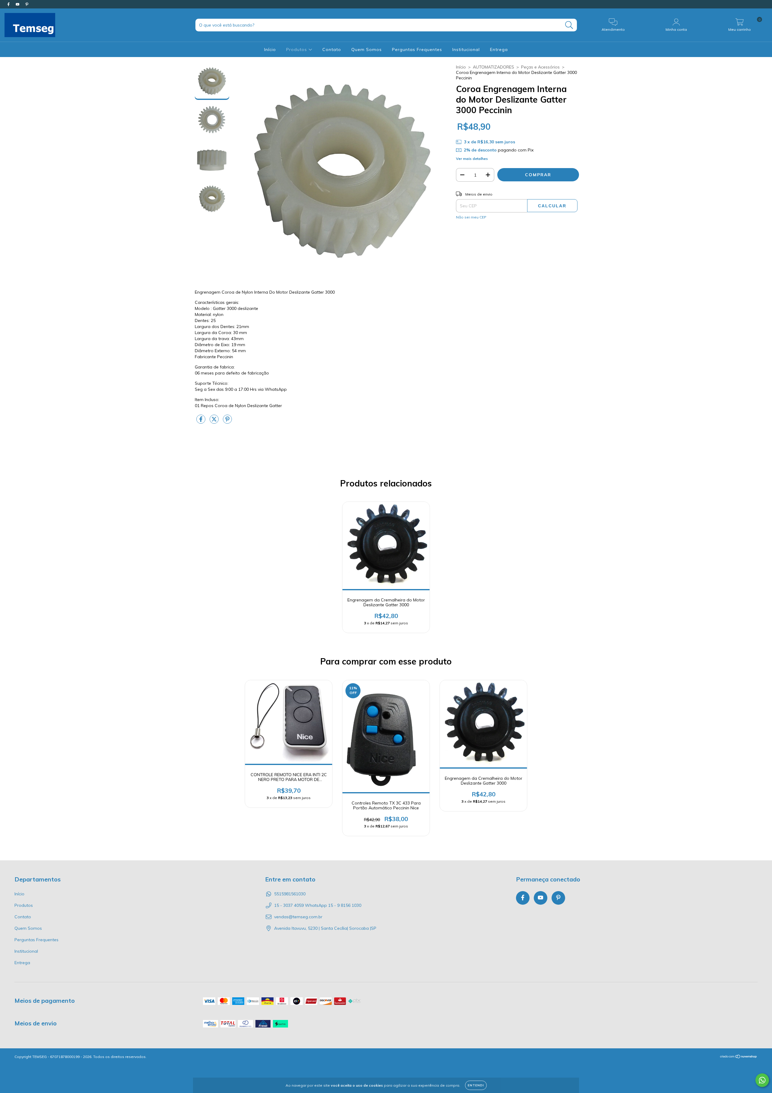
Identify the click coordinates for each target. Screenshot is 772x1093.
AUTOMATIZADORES (493, 67)
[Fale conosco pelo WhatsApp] (762, 1080)
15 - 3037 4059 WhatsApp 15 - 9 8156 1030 (317, 905)
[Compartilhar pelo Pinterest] (227, 421)
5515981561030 (289, 894)
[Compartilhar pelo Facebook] (201, 421)
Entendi (476, 1085)
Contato (331, 49)
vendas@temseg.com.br (298, 916)
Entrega (499, 49)
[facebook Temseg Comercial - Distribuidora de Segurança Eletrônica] (9, 4)
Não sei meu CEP (471, 217)
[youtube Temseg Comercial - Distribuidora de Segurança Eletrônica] (18, 4)
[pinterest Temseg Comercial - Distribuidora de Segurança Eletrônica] (27, 4)
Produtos (297, 49)
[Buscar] (569, 25)
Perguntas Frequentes (417, 49)
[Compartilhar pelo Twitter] (215, 421)
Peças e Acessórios (540, 67)
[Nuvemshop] (739, 1057)
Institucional (466, 49)
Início (270, 49)
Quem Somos (366, 49)
